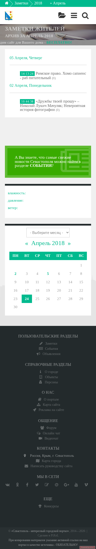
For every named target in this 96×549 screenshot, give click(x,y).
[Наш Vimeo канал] (86, 485)
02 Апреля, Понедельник (31, 85)
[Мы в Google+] (66, 485)
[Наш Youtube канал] (76, 485)
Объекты (51, 377)
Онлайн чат (51, 433)
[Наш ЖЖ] (46, 485)
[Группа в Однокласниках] (17, 485)
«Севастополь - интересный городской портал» (40, 531)
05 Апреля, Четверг (26, 57)
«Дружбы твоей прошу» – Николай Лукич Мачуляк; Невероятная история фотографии (52, 105)
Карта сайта (51, 405)
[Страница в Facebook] (27, 485)
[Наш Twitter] (37, 485)
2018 (38, 3)
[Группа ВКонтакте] (7, 485)
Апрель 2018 (48, 243)
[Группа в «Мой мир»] (56, 485)
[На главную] (10, 4)
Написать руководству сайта (51, 466)
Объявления (51, 354)
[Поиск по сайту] (85, 15)
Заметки (21, 3)
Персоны (51, 382)
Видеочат (51, 438)
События (51, 349)
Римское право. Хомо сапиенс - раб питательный (53, 75)
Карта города (51, 461)
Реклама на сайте (51, 410)
